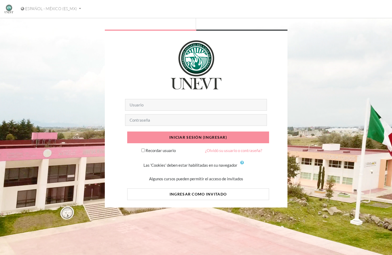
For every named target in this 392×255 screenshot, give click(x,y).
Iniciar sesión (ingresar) (198, 137)
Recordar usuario (161, 150)
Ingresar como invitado (198, 194)
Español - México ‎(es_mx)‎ (51, 8)
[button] (243, 166)
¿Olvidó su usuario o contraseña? (233, 150)
